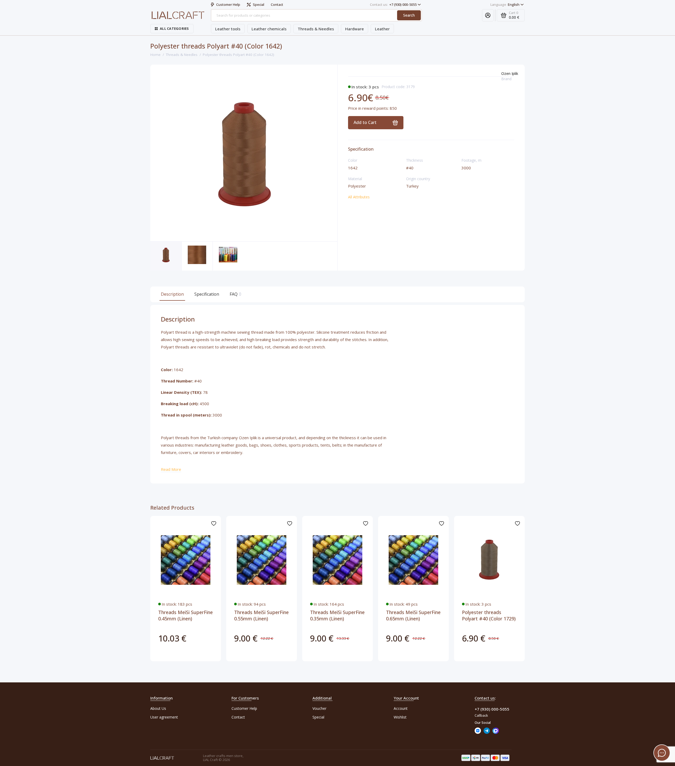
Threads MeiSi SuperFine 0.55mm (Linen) (261, 615)
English (504, 4)
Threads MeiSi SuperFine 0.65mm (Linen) (413, 615)
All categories (174, 28)
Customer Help (228, 4)
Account (401, 708)
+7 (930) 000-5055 (393, 4)
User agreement (164, 717)
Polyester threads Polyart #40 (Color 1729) (489, 615)
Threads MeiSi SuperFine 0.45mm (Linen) (185, 615)
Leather (382, 28)
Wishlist (400, 717)
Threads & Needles (316, 28)
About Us (158, 708)
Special (258, 4)
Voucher (319, 708)
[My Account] (488, 15)
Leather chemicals (269, 28)
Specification (206, 294)
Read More (171, 469)
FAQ (235, 294)
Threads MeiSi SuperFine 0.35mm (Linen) (337, 615)
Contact (277, 4)
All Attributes (359, 196)
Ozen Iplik (509, 73)
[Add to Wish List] (213, 523)
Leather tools (227, 28)
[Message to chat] (662, 753)
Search (409, 15)
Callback (481, 715)
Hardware (354, 28)
